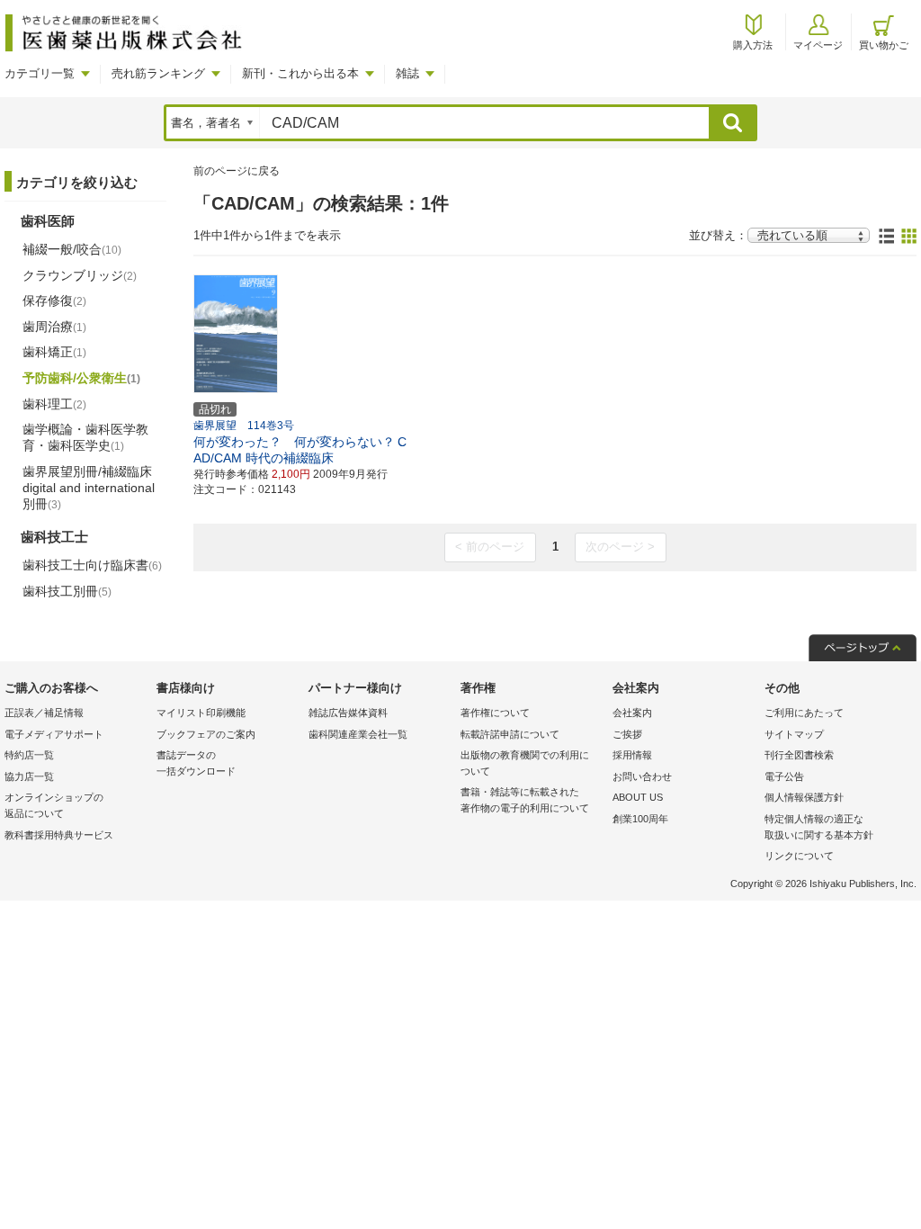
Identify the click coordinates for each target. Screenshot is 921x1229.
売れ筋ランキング (158, 73)
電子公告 (784, 776)
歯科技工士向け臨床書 (92, 565)
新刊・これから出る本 (300, 73)
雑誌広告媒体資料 (348, 712)
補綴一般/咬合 (71, 249)
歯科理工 (54, 404)
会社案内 (632, 712)
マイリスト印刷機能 (201, 712)
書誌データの (196, 762)
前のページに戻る (236, 171)
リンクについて (799, 855)
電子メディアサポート (53, 734)
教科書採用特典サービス (58, 835)
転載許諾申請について (509, 734)
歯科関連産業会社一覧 (357, 734)
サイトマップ (794, 734)
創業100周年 (640, 818)
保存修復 (54, 300)
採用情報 (632, 754)
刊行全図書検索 (799, 754)
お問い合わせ (642, 776)
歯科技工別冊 (67, 591)
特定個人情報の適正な (819, 826)
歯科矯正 (54, 352)
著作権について (495, 712)
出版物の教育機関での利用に (524, 762)
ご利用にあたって (804, 712)
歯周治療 (54, 326)
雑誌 (407, 73)
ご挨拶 (627, 734)
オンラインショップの (53, 805)
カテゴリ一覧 (39, 73)
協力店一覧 (29, 776)
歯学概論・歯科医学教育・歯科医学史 (85, 437)
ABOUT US (638, 797)
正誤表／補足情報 (44, 712)
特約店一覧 (29, 754)
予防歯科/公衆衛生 (81, 378)
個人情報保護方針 (804, 797)
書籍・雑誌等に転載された (524, 799)
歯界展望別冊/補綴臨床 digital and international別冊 (88, 487)
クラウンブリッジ (79, 275)
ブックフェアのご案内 (205, 734)
